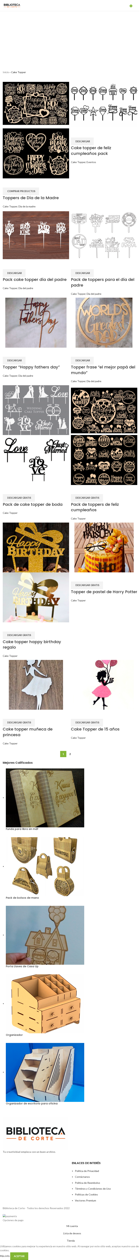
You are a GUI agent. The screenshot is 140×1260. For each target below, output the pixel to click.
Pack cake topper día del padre (35, 279)
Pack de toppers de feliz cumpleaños (95, 507)
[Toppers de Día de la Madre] (36, 103)
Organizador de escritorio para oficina (32, 1103)
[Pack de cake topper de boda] (36, 409)
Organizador (14, 1035)
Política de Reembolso (87, 1182)
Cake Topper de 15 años (95, 729)
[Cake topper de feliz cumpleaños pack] (104, 103)
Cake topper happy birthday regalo (32, 644)
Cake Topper (10, 206)
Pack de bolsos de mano (22, 898)
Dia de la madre (27, 206)
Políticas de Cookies (86, 1194)
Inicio (6, 72)
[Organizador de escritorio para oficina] (45, 1072)
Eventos (91, 162)
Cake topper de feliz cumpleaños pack (91, 150)
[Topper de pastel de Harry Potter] (104, 547)
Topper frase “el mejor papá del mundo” (103, 370)
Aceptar (19, 1256)
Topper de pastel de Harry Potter (104, 592)
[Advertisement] (70, 38)
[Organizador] (45, 1003)
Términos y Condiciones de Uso (93, 1188)
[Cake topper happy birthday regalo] (36, 547)
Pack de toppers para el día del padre (102, 282)
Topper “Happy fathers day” (31, 367)
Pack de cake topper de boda (33, 504)
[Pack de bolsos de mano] (45, 866)
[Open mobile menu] (136, 5)
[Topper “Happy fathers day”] (36, 322)
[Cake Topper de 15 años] (104, 684)
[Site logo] (12, 5)
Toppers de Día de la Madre (31, 198)
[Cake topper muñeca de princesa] (36, 684)
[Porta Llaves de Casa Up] (45, 934)
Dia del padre (25, 288)
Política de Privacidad (87, 1170)
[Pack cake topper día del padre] (36, 234)
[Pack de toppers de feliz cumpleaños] (104, 409)
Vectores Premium (85, 1200)
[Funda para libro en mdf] (45, 797)
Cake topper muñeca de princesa (27, 732)
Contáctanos (82, 1176)
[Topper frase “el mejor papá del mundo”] (104, 322)
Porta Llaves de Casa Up (22, 966)
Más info (5, 1255)
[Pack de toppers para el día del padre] (104, 234)
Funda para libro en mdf (22, 829)
